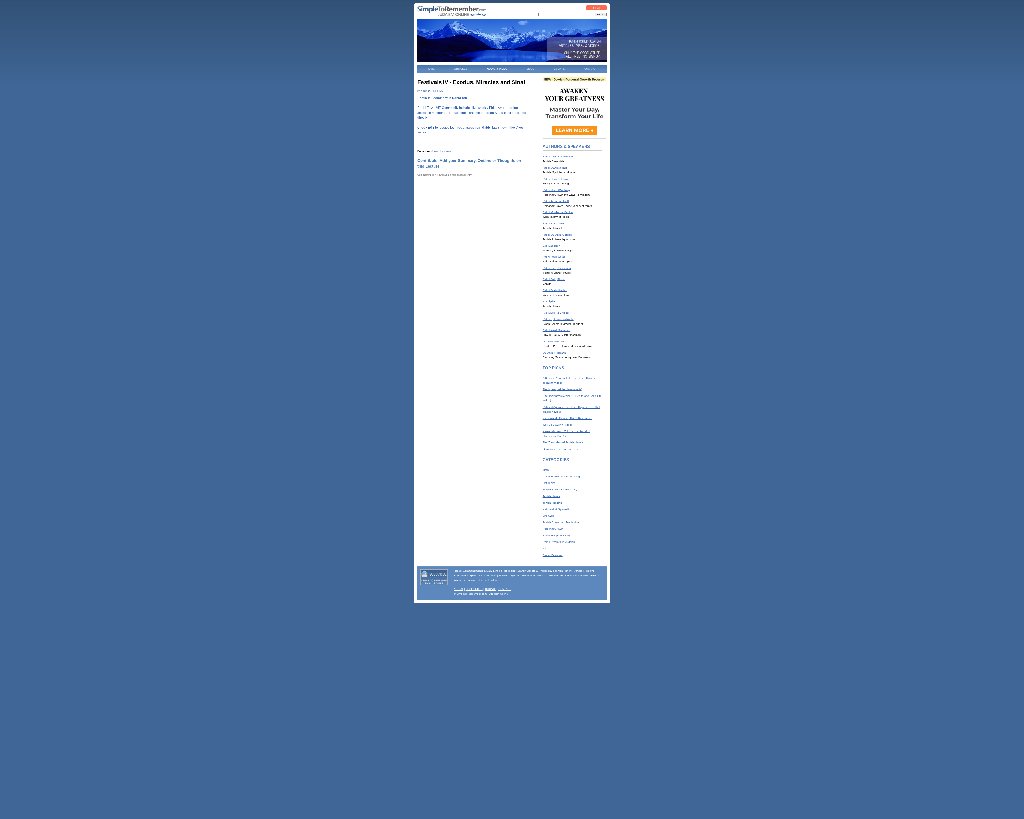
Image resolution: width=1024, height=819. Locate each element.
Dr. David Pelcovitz (554, 341)
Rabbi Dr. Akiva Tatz (432, 90)
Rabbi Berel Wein (553, 223)
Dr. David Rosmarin (554, 352)
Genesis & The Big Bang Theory (563, 449)
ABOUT (458, 589)
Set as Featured (553, 555)
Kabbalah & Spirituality (557, 509)
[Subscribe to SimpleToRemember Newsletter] (434, 584)
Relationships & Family (556, 535)
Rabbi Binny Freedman (557, 268)
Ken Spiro (549, 301)
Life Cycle (549, 515)
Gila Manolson (551, 245)
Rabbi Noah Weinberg (556, 190)
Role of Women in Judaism (559, 541)
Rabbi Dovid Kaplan (555, 290)
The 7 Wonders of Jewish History (563, 442)
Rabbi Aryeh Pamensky (557, 330)
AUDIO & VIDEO (497, 68)
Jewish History (551, 496)
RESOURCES (474, 589)
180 (545, 548)
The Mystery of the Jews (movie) (562, 389)
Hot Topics (549, 482)
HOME (431, 68)
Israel (546, 469)
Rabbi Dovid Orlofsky (555, 178)
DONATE (490, 589)
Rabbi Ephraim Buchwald (558, 319)
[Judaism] (451, 15)
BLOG (531, 68)
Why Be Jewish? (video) (557, 424)
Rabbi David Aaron (554, 256)
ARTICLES (460, 68)
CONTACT (590, 68)
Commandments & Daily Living (561, 476)
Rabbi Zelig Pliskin (554, 279)
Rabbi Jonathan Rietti (556, 201)
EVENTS (559, 68)
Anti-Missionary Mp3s (556, 312)
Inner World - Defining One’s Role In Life (567, 418)
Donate (596, 7)
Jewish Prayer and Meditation (561, 522)
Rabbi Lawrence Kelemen (558, 156)
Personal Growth (553, 528)
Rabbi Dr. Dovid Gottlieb (557, 234)
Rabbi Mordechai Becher (558, 212)
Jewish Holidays (441, 150)
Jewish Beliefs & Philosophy (560, 489)
